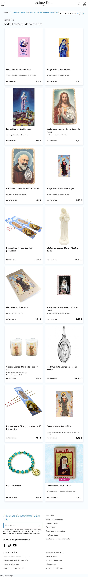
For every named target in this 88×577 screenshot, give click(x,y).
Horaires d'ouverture (54, 560)
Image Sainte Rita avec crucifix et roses (62, 309)
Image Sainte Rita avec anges (60, 188)
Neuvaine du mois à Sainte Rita (15, 560)
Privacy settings (6, 575)
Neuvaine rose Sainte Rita (18, 69)
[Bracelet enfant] (24, 463)
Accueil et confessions (54, 568)
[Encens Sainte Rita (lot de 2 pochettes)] (24, 225)
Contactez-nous (52, 523)
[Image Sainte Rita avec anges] (64, 166)
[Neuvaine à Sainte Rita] (24, 285)
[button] (69, 13)
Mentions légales (52, 535)
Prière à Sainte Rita (11, 564)
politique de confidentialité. (32, 533)
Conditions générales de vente (58, 539)
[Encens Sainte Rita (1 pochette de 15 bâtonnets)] (24, 404)
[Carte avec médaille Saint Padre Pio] (24, 166)
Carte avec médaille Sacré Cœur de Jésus (63, 130)
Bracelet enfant (13, 485)
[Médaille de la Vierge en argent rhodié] (64, 344)
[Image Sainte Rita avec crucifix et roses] (64, 285)
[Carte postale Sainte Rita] (64, 404)
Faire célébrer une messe (13, 568)
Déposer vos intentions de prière (16, 556)
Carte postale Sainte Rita (59, 426)
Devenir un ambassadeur (55, 531)
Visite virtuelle (51, 556)
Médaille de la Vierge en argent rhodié (62, 368)
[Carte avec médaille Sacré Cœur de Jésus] (64, 107)
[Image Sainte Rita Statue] (64, 47)
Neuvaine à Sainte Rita (17, 307)
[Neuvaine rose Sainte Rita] (24, 47)
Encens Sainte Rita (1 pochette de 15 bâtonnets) (23, 428)
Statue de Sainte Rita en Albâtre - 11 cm (63, 249)
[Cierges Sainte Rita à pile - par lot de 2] (24, 344)
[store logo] (44, 3)
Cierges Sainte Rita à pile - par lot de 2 (22, 368)
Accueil (6, 12)
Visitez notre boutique (54, 519)
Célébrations (51, 564)
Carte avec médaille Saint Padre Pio (23, 188)
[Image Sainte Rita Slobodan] (24, 107)
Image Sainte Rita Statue (58, 69)
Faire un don (50, 527)
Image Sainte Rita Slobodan (19, 129)
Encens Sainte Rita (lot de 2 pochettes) (19, 249)
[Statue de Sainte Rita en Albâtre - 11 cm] (64, 225)
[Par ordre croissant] (83, 13)
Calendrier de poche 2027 (59, 485)
